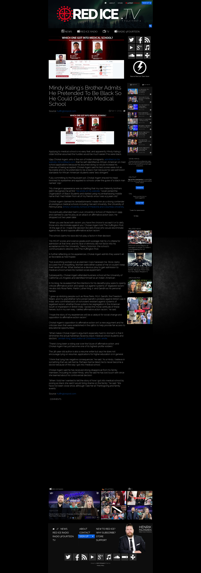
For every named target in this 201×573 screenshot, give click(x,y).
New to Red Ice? (105, 529)
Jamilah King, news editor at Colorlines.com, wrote (82, 338)
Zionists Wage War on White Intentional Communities (144, 133)
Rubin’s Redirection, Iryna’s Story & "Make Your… (145, 113)
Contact (84, 532)
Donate (140, 188)
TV (107, 31)
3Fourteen (109, 489)
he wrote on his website (88, 191)
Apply (139, 171)
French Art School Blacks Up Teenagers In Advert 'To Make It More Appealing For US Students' (139, 248)
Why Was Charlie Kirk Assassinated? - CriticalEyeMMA (144, 106)
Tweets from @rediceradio (137, 210)
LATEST (133, 3)
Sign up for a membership (135, 179)
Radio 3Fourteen (128, 31)
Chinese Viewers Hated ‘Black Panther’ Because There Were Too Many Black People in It (138, 270)
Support (101, 540)
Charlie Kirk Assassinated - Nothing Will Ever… (145, 119)
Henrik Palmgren (100, 563)
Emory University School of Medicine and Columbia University (93, 207)
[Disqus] (87, 420)
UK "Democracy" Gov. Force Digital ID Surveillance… (144, 91)
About (112, 3)
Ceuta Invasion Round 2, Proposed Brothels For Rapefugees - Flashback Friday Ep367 (71, 515)
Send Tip (139, 203)
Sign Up (146, 3)
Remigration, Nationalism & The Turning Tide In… (145, 126)
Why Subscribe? (106, 532)
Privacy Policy (100, 565)
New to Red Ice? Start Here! (139, 75)
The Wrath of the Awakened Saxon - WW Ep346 (145, 141)
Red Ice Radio (89, 31)
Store (120, 3)
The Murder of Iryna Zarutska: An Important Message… (144, 98)
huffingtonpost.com (66, 111)
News (68, 31)
